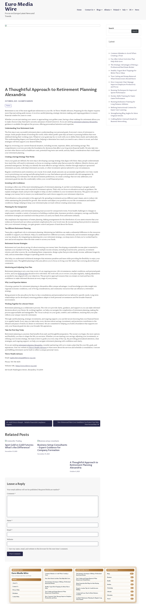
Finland (116, 10)
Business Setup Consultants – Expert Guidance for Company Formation (52, 447)
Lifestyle (109, 591)
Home (79, 10)
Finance (8, 105)
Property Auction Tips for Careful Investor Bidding (87, 588)
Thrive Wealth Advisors (38, 348)
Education (109, 595)
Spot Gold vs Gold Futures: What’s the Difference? (19, 446)
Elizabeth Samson (25, 101)
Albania (107, 10)
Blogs (99, 10)
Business (109, 577)
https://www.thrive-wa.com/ (26, 366)
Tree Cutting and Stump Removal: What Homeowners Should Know (55, 592)
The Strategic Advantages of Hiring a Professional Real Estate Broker (57, 582)
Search (111, 28)
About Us (15, 583)
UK (130, 10)
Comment (11, 494)
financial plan (23, 274)
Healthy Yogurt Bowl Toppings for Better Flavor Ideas (57, 587)
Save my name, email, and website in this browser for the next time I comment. (38, 549)
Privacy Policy (16, 590)
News (137, 10)
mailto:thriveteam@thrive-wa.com (22, 358)
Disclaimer (15, 593)
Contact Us (89, 10)
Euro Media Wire (19, 6)
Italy (124, 10)
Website (10, 539)
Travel (108, 598)
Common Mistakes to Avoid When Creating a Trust (56, 574)
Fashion (109, 584)
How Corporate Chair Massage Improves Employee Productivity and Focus (123, 84)
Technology (110, 588)
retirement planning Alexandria (85, 122)
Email (9, 530)
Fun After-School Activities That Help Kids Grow (57, 578)
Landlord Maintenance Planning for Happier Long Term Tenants (89, 598)
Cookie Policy (16, 596)
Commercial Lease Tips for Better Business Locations (87, 593)
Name (9, 521)
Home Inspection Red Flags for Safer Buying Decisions (87, 584)
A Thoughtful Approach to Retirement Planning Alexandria (84, 465)
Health (109, 581)
